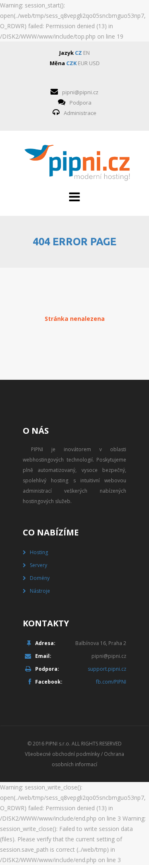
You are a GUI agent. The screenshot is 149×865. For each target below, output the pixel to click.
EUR (83, 63)
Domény (40, 578)
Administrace (80, 113)
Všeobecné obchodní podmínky (62, 753)
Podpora (80, 102)
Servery (38, 565)
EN (86, 52)
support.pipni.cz (107, 668)
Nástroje (40, 590)
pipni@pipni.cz (80, 92)
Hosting (39, 552)
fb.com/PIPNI (111, 681)
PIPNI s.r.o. (58, 743)
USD (94, 63)
